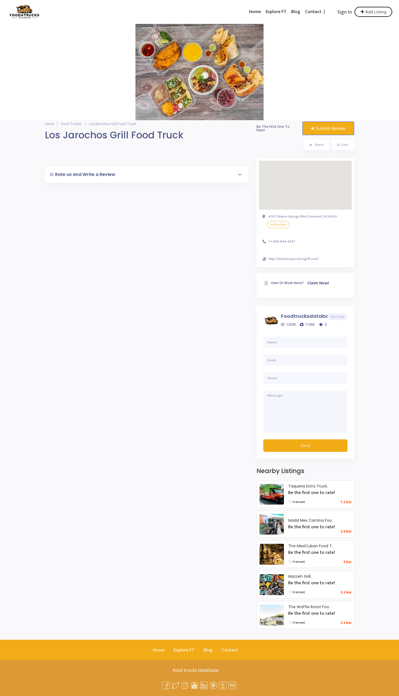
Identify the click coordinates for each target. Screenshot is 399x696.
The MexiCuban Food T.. (310, 546)
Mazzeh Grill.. (300, 576)
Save (345, 145)
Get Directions (278, 224)
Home (255, 11)
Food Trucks (71, 123)
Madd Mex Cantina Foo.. (310, 520)
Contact (313, 11)
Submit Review (330, 128)
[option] (199, 72)
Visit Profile (337, 317)
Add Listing (375, 11)
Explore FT (276, 11)
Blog (295, 11)
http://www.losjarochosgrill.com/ (293, 258)
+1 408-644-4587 (281, 241)
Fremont (299, 502)
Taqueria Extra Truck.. (308, 486)
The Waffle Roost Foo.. (309, 607)
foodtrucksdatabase (308, 316)
